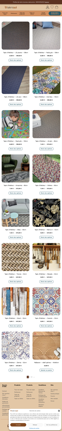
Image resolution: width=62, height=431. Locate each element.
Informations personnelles (6, 406)
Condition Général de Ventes (42, 391)
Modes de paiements (5, 402)
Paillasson (14, 13)
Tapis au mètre (32, 13)
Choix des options (15, 60)
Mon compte (54, 398)
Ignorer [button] (47, 2)
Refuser (35, 425)
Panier (52, 401)
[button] (59, 411)
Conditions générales (5, 414)
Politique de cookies (34, 428)
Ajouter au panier (46, 370)
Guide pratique (43, 13)
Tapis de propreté (22, 13)
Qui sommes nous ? (5, 394)
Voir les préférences (51, 425)
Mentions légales (41, 405)
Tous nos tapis (5, 13)
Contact (4, 391)
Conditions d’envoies (5, 398)
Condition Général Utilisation (42, 400)
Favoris (53, 396)
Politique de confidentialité (43, 396)
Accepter (18, 425)
